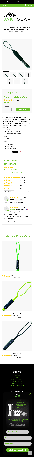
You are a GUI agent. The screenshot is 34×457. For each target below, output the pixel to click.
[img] (14, 197)
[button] (8, 100)
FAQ (17, 377)
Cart (30, 5)
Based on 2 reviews (10, 170)
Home (5, 27)
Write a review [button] (17, 172)
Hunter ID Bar (17, 274)
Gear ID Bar (17, 353)
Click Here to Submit (17, 450)
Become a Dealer (17, 381)
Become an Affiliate (17, 379)
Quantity (6, 106)
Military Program (17, 383)
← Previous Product (17, 35)
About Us (17, 375)
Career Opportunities (17, 385)
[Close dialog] (29, 394)
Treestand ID (17, 314)
